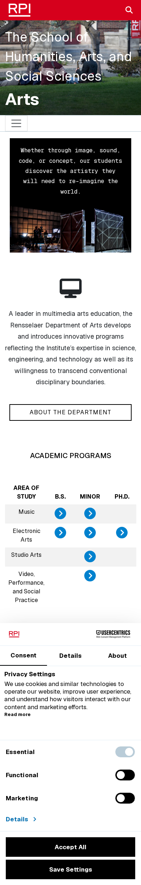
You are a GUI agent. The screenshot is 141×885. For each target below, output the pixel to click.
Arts (22, 99)
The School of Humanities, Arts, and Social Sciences (68, 57)
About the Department (70, 412)
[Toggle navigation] (16, 123)
